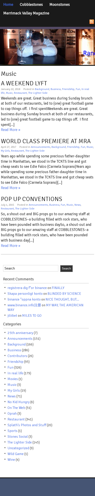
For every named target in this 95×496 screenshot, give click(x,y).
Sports (12, 431)
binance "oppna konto (24, 299)
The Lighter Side (38, 93)
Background (42, 89)
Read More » (10, 129)
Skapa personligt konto (25, 293)
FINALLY (58, 288)
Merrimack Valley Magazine (26, 13)
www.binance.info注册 (24, 305)
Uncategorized (18, 448)
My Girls (5, 150)
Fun (78, 89)
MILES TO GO (32, 315)
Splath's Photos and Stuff (27, 425)
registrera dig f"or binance (27, 288)
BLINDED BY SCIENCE (64, 293)
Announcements (40, 147)
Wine (11, 459)
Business (56, 89)
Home (8, 4)
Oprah (12, 413)
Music (9, 93)
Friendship (68, 89)
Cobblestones (31, 4)
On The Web (16, 408)
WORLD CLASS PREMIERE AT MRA (46, 141)
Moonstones (59, 4)
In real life (15, 373)
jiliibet (12, 315)
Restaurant (20, 93)
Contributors (17, 356)
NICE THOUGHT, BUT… (62, 299)
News (77, 205)
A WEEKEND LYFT (24, 83)
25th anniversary (20, 333)
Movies (13, 379)
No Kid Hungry (19, 402)
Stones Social (18, 436)
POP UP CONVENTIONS (31, 199)
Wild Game (16, 454)
